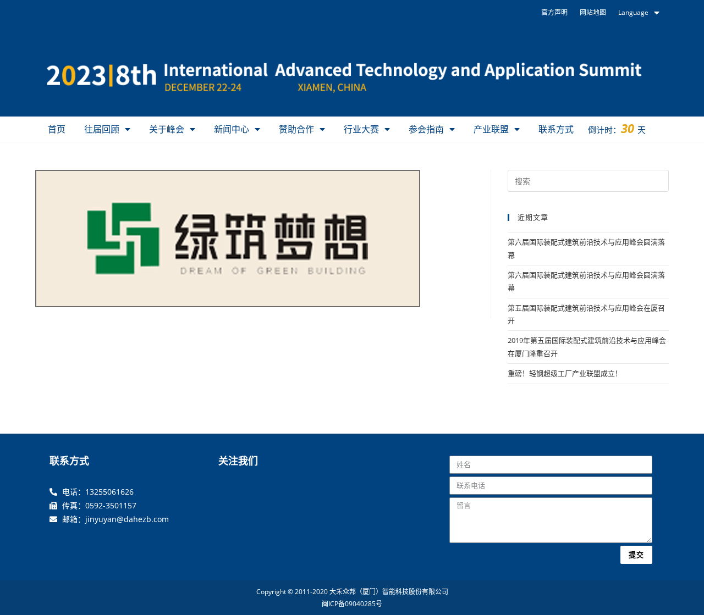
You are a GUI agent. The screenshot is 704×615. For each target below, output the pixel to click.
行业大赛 (361, 129)
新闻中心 (231, 129)
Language (633, 12)
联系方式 (556, 129)
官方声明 (554, 12)
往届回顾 (101, 129)
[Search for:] (588, 180)
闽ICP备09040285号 (352, 603)
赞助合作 (296, 129)
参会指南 (426, 129)
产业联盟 (491, 129)
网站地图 (593, 12)
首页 (56, 129)
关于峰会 (166, 129)
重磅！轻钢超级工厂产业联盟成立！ (565, 373)
